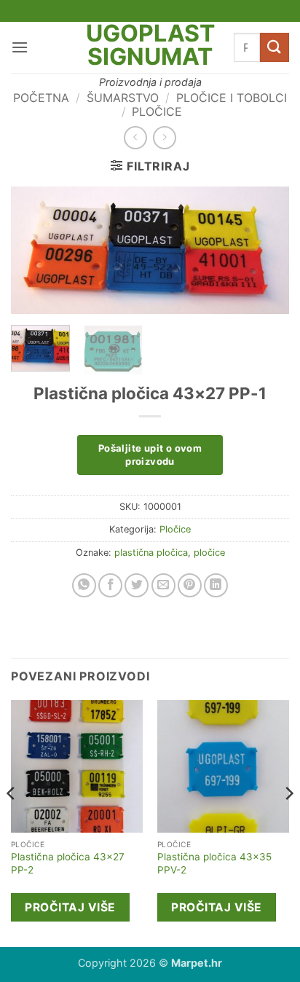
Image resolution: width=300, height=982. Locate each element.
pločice (209, 552)
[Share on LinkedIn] (216, 585)
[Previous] (35, 251)
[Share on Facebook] (110, 585)
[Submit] (274, 47)
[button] (19, 47)
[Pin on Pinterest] (190, 585)
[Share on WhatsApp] (84, 585)
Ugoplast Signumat (150, 45)
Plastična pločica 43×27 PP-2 (68, 863)
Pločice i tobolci (231, 97)
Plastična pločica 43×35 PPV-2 (214, 863)
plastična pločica (151, 552)
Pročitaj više (70, 907)
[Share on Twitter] (137, 585)
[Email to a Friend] (163, 585)
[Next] (265, 251)
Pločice (157, 111)
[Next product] (135, 137)
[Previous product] (164, 137)
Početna (41, 97)
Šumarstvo (123, 97)
